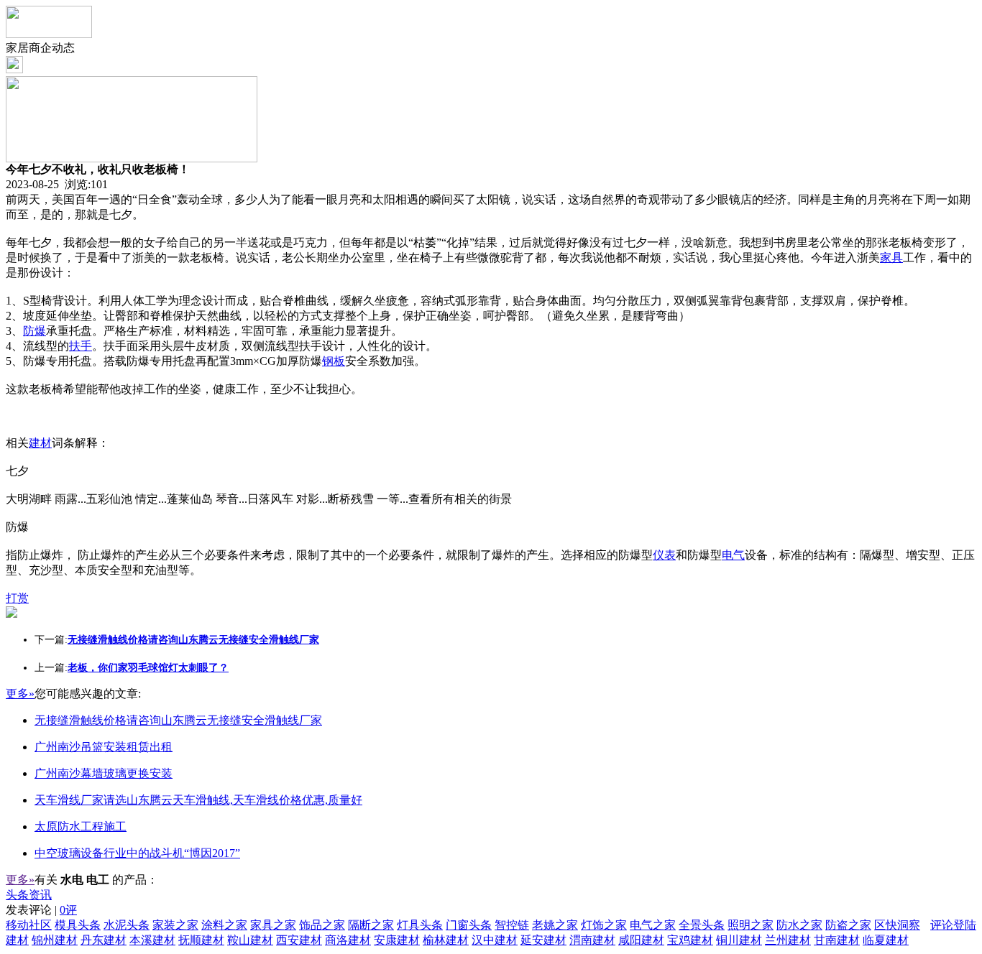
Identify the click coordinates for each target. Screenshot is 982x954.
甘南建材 (837, 940)
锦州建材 (55, 940)
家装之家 (175, 925)
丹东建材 (104, 940)
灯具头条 (420, 925)
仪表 (664, 555)
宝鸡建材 (690, 940)
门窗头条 (469, 925)
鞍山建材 (250, 940)
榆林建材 (446, 940)
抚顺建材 (201, 940)
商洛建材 (348, 940)
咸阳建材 (641, 940)
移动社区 (29, 925)
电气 (733, 555)
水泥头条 (127, 925)
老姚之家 (555, 925)
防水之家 (799, 925)
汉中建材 (495, 940)
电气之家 (653, 925)
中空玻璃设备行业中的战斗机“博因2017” (137, 853)
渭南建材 (592, 940)
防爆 (34, 331)
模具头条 (78, 925)
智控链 (512, 925)
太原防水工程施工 (81, 826)
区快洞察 (897, 925)
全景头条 (702, 925)
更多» (20, 693)
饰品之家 (322, 925)
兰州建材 (788, 940)
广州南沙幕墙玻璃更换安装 (104, 773)
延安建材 (543, 940)
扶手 (80, 346)
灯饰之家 (604, 925)
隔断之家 (371, 925)
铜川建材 (739, 940)
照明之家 (751, 925)
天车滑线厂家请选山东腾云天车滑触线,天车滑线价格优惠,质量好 (198, 800)
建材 (40, 443)
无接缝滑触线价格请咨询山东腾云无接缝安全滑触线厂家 (178, 720)
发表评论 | (41, 910)
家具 (891, 257)
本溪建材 (152, 940)
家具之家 (273, 925)
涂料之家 (224, 925)
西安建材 (299, 940)
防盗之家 (848, 925)
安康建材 (397, 940)
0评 (68, 910)
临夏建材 (886, 940)
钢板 (333, 361)
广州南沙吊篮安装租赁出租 (104, 747)
